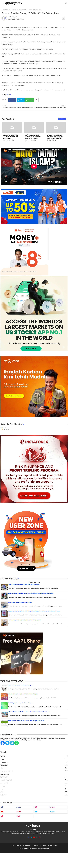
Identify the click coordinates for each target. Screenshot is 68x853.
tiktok (18, 816)
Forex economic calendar (34, 771)
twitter (52, 812)
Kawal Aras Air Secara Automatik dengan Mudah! (20, 602)
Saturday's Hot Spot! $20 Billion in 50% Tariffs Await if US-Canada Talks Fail (55, 136)
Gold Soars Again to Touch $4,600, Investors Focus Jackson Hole (11, 136)
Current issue (34, 765)
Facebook (13, 100)
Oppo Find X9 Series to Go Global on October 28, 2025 (20, 685)
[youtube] (34, 837)
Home (3, 9)
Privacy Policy (27, 845)
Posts (4, 427)
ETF (34, 768)
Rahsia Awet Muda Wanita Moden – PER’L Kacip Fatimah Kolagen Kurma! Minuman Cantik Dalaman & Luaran (34, 611)
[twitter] (31, 837)
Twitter (22, 100)
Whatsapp (30, 100)
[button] (66, 3)
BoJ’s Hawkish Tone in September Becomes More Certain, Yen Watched (33, 136)
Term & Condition (52, 845)
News (34, 789)
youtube (18, 812)
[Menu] (2, 3)
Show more (62, 119)
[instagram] (37, 837)
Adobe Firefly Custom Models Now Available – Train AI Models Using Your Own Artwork (28, 711)
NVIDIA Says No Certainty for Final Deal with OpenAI (20, 703)
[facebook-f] (28, 837)
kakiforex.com (36, 848)
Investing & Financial (34, 780)
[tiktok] (40, 837)
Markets (8, 9)
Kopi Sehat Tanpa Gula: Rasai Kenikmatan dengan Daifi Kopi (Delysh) (24, 620)
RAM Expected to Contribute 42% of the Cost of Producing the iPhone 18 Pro (26, 720)
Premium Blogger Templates (30, 850)
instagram (52, 807)
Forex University (34, 774)
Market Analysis (34, 783)
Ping (44, 845)
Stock (34, 792)
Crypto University (34, 762)
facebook (18, 807)
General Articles (34, 777)
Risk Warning (37, 845)
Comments (6, 429)
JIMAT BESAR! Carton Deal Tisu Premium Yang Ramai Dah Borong (23, 584)
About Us (18, 845)
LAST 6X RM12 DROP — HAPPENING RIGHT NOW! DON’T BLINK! (23, 694)
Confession (34, 756)
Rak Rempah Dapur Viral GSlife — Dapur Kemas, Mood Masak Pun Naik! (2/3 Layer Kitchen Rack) (31, 593)
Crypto (34, 759)
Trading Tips (34, 795)
